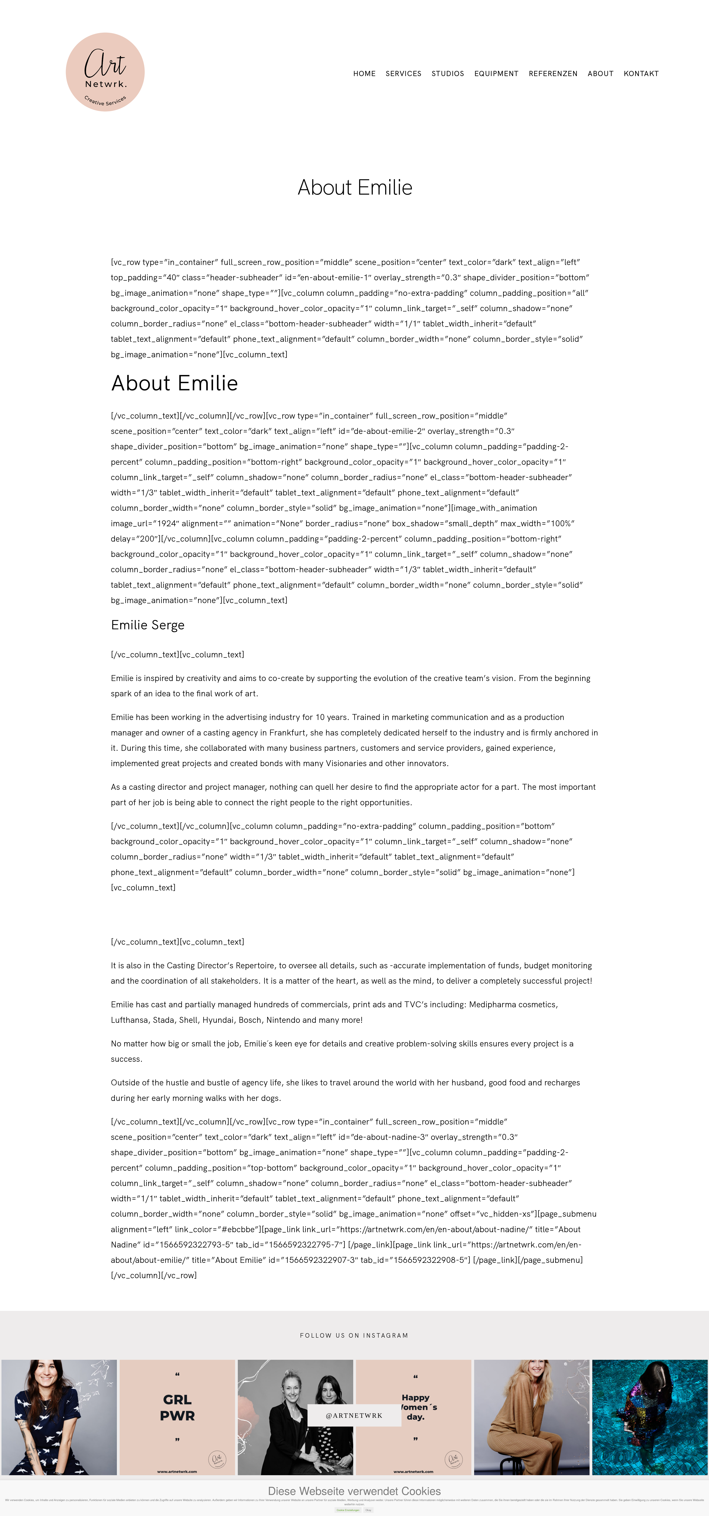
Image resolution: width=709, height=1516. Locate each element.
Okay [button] (368, 1510)
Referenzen (553, 73)
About (601, 73)
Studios (448, 73)
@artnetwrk (354, 1415)
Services (404, 73)
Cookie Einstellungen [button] (348, 1510)
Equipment (496, 73)
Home (364, 73)
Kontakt (641, 73)
